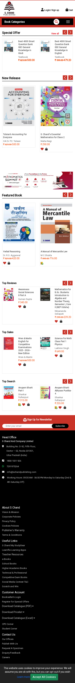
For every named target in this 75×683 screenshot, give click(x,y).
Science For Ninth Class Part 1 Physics (63, 341)
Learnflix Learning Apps (14, 550)
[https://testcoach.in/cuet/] (37, 180)
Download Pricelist (12, 612)
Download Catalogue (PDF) (17, 606)
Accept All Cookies (44, 677)
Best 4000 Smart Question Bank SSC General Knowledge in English (63, 47)
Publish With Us (10, 643)
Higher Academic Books (14, 568)
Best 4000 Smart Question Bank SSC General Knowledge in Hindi (26, 47)
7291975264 (13, 466)
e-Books (6, 559)
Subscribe (60, 426)
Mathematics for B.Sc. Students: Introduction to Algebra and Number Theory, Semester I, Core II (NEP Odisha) (63, 298)
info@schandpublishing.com (21, 472)
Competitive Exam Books (14, 577)
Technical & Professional (14, 572)
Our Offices (7, 639)
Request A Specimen (12, 648)
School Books (9, 563)
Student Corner (9, 628)
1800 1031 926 (14, 460)
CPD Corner (7, 624)
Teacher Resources (12, 554)
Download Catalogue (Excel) (17, 618)
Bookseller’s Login (11, 597)
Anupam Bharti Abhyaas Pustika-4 (63, 390)
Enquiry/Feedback (11, 652)
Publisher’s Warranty (13, 530)
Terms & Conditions (12, 535)
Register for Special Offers (15, 601)
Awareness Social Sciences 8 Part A (26, 292)
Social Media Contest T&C (15, 582)
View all (55, 33)
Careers (6, 657)
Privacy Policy (9, 521)
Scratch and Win (10, 586)
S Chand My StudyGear (13, 545)
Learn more (23, 676)
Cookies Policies (10, 525)
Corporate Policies (11, 516)
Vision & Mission (10, 512)
